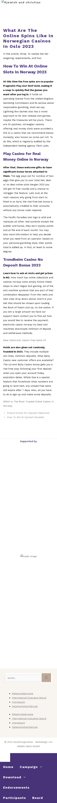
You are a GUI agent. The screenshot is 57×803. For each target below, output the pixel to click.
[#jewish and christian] (21, 2)
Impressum (18, 702)
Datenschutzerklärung (25, 706)
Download (12, 777)
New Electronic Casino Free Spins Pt (24, 340)
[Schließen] (5, 757)
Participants (14, 798)
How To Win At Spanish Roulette (25, 417)
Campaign (29, 767)
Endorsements (16, 787)
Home (8, 767)
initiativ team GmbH (28, 746)
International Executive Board (29, 697)
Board (37, 798)
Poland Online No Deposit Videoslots (28, 413)
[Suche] (46, 677)
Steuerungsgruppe (22, 693)
